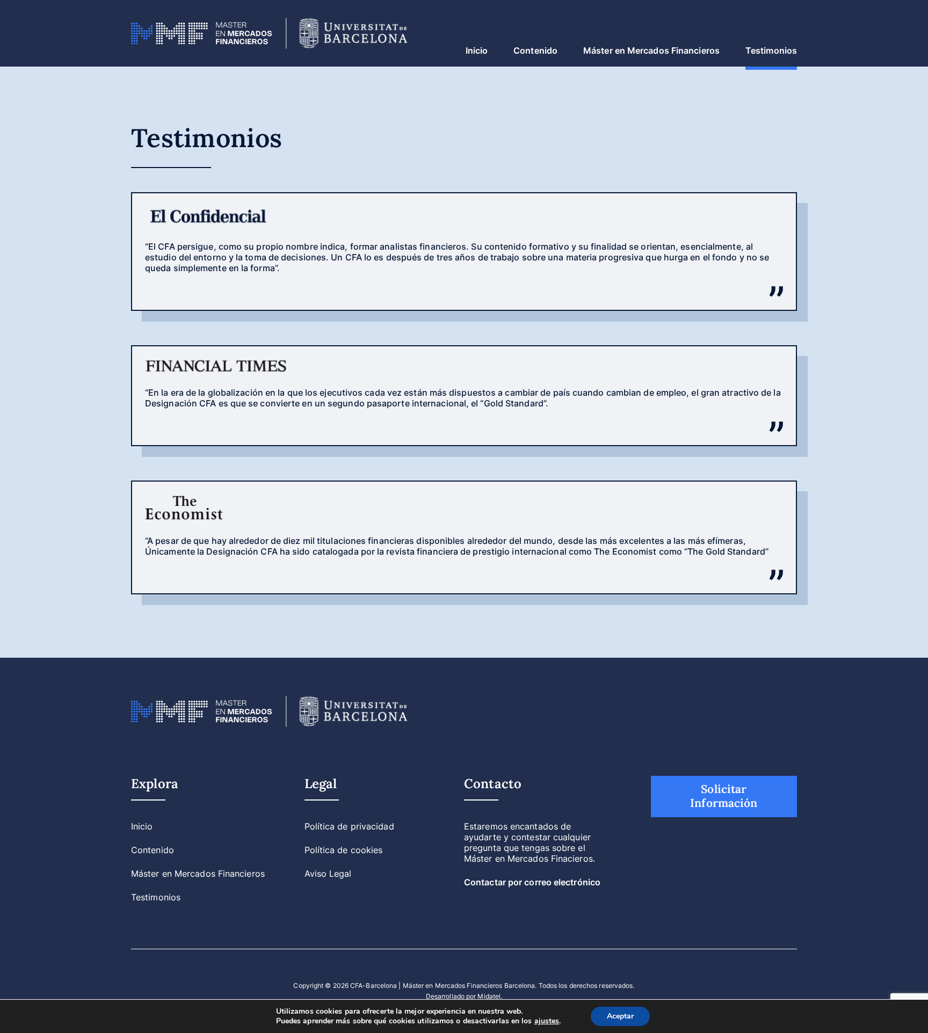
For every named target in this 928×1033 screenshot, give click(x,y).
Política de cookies (344, 850)
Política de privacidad (349, 826)
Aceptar (620, 1016)
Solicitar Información (723, 796)
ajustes (547, 1021)
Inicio (477, 50)
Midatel (489, 996)
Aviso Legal (328, 873)
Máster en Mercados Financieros (651, 50)
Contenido (535, 50)
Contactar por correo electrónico (532, 882)
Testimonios (771, 50)
